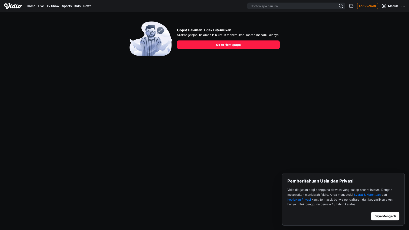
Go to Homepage (228, 44)
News (87, 6)
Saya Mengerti (385, 216)
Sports (67, 6)
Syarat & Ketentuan (367, 194)
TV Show (52, 6)
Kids (77, 6)
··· (403, 6)
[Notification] (351, 6)
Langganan (367, 5)
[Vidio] (13, 6)
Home (31, 6)
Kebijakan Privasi (299, 199)
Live (41, 6)
